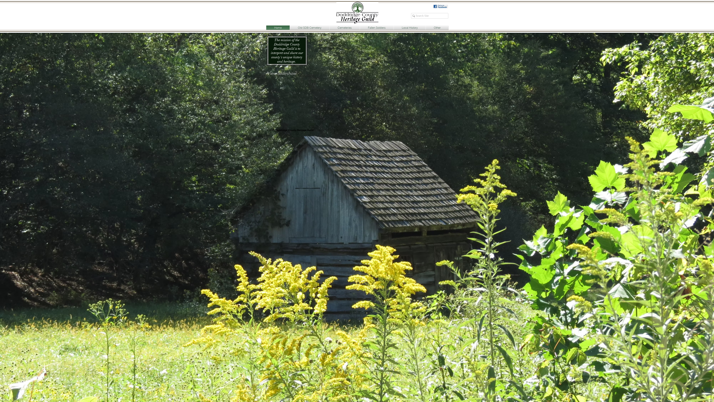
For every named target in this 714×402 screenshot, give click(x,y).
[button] (309, 27)
